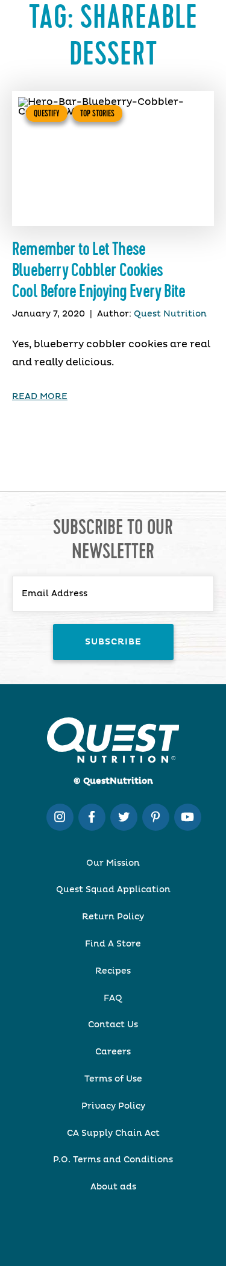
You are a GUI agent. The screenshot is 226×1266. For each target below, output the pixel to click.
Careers (113, 1052)
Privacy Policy (113, 1106)
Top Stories (97, 113)
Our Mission (113, 863)
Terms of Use (113, 1079)
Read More (39, 396)
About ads (113, 1187)
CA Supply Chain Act (113, 1133)
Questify (47, 113)
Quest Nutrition (170, 314)
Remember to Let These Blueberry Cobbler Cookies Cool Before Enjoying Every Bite (98, 270)
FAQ (113, 998)
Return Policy (113, 917)
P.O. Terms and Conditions (113, 1160)
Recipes (113, 971)
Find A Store (113, 944)
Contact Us (113, 1025)
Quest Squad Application (113, 890)
